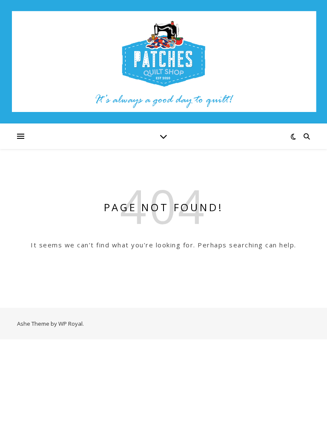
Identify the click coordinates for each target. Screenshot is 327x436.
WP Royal (70, 323)
